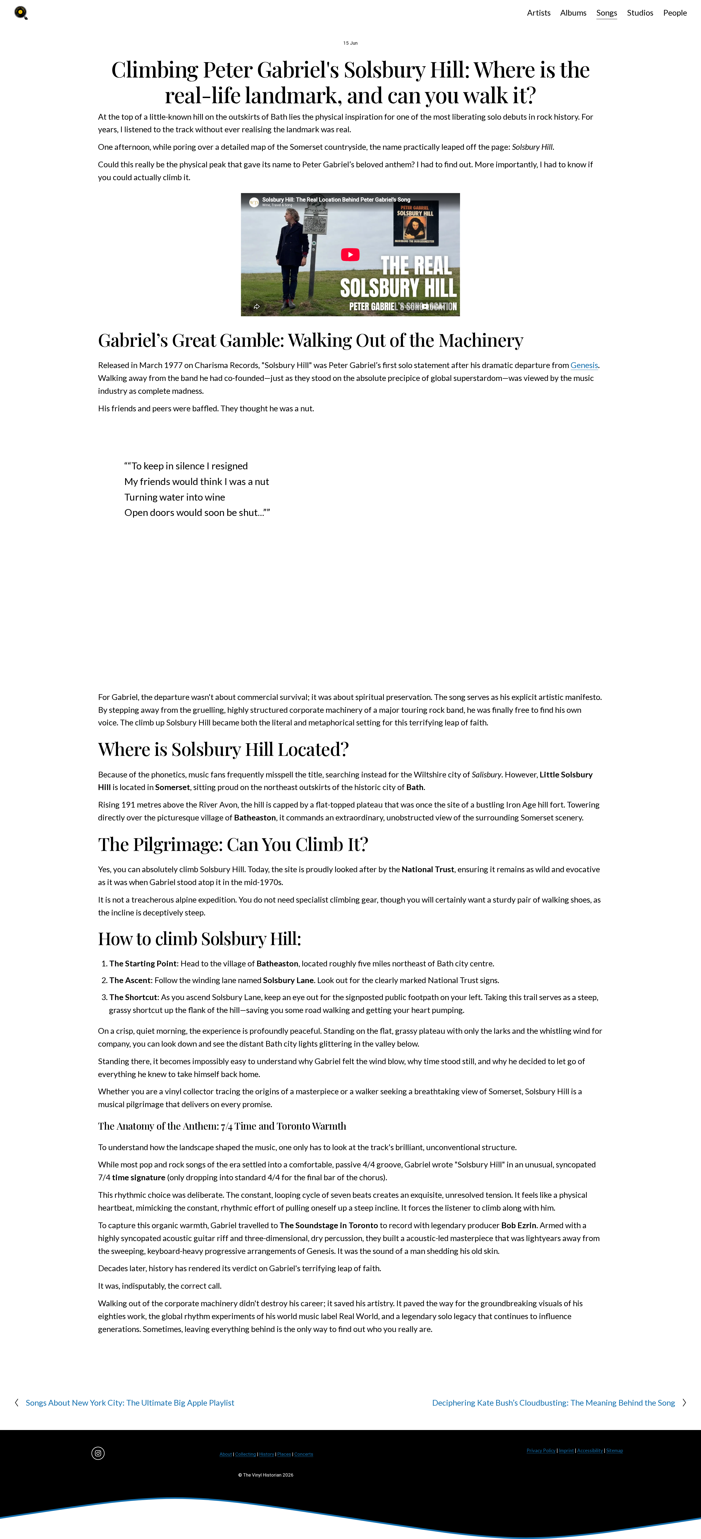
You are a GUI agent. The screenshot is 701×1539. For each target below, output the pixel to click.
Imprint (566, 1450)
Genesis (584, 365)
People (675, 12)
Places (284, 1454)
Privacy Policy (541, 1450)
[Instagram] (98, 1453)
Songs (606, 12)
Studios (640, 12)
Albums (573, 12)
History (266, 1454)
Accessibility (590, 1450)
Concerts (303, 1454)
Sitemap (614, 1450)
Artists (539, 12)
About (226, 1454)
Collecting (245, 1454)
